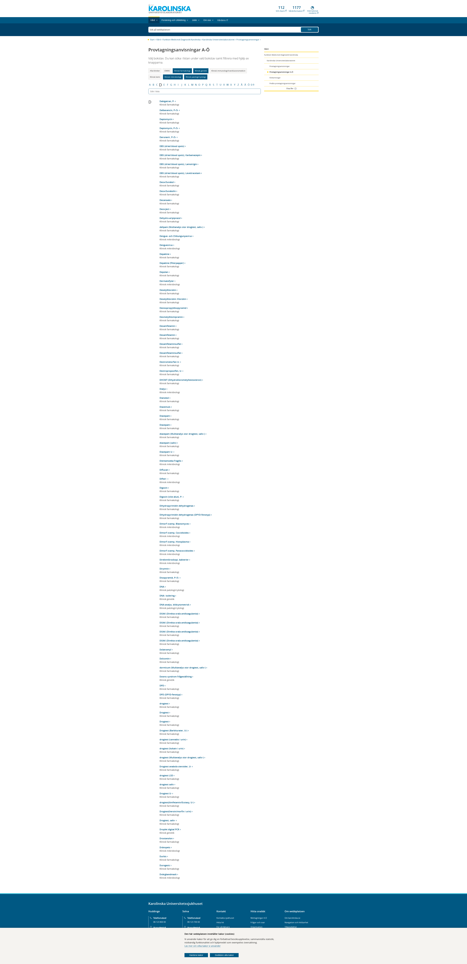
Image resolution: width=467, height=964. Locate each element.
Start (152, 39)
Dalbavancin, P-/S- (169, 110)
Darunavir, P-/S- (168, 137)
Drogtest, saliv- (167, 820)
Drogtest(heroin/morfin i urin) (175, 811)
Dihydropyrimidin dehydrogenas (176, 505)
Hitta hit (220, 922)
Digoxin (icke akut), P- (171, 496)
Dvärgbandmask (168, 874)
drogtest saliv (167, 784)
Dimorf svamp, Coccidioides (174, 532)
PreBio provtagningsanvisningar (282, 83)
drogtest (164, 703)
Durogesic (165, 865)
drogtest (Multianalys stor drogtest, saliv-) (182, 757)
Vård (158, 39)
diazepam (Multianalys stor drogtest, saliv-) (182, 433)
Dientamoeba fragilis (170, 460)
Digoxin (163, 487)
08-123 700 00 (193, 922)
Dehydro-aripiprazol (170, 218)
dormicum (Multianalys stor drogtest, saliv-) (183, 667)
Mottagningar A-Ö (259, 918)
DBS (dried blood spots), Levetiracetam (180, 173)
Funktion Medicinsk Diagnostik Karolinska (182, 39)
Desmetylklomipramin (171, 317)
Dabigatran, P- (167, 101)
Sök (309, 29)
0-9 (252, 84)
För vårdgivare (223, 927)
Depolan (164, 272)
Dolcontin (165, 658)
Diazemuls (165, 406)
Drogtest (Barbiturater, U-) (173, 730)
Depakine (164, 254)
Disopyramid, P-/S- (169, 577)
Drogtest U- (166, 793)
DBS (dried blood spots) (172, 146)
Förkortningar (275, 78)
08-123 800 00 (159, 922)
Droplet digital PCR (169, 829)
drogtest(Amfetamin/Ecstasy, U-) (177, 802)
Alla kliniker (155, 70)
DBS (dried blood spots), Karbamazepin (180, 155)
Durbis (163, 856)
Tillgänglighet (291, 927)
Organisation (256, 927)
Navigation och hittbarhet (296, 922)
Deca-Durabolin (168, 191)
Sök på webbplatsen (160, 29)
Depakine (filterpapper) (172, 263)
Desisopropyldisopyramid (173, 308)
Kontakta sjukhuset (225, 918)
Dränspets (165, 847)
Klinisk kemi (155, 77)
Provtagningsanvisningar (247, 39)
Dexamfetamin (167, 325)
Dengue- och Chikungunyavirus (176, 236)
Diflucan (164, 469)
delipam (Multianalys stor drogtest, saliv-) (181, 227)
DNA (162, 586)
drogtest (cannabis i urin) (173, 739)
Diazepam (165, 415)
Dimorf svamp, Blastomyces (174, 523)
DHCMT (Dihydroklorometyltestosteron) (181, 379)
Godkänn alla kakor (224, 955)
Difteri (163, 478)
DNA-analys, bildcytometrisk (174, 604)
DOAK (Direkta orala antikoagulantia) (179, 613)
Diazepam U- (166, 451)
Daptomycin (166, 119)
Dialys (163, 388)
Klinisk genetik (201, 70)
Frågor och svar (258, 922)
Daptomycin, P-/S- (169, 128)
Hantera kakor (196, 955)
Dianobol (164, 397)
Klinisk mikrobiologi (173, 77)
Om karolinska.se (292, 918)
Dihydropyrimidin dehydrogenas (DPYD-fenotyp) (185, 514)
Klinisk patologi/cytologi (196, 77)
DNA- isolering (167, 595)
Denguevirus (166, 245)
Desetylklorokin (168, 290)
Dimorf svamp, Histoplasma (174, 541)
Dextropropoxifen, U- (171, 370)
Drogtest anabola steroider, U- (175, 766)
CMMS (167, 70)
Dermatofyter (167, 281)
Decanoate (165, 200)
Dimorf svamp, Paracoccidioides (176, 550)
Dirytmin (164, 568)
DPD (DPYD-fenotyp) (170, 694)
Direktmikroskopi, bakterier (174, 559)
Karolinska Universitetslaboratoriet (218, 39)
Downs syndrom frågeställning (176, 676)
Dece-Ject (164, 209)
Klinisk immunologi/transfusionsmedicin (228, 70)
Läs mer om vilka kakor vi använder (202, 945)
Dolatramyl (165, 649)
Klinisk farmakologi (182, 70)
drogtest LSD (166, 775)
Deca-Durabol (167, 182)
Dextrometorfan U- (170, 361)
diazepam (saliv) (168, 442)
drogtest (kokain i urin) (172, 748)
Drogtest (164, 712)
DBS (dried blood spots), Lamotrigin (178, 164)
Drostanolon (166, 838)
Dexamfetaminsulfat (170, 343)
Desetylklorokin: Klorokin (173, 299)
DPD (162, 685)
